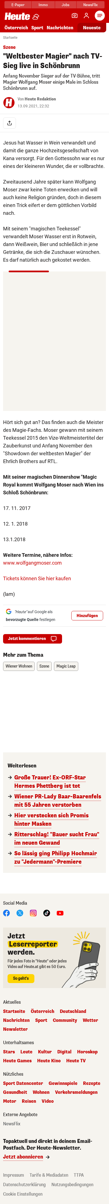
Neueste (92, 28)
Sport (37, 28)
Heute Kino (49, 1061)
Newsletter (15, 1029)
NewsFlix (90, 5)
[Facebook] (6, 913)
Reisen (29, 1101)
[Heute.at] (17, 16)
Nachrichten (16, 1020)
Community (65, 1020)
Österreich (16, 28)
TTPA (79, 1175)
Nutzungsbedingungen (72, 1185)
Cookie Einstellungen (22, 1194)
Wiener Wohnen (19, 666)
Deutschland (73, 1011)
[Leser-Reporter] (74, 15)
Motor (9, 1101)
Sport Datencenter (23, 1083)
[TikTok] (46, 913)
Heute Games (17, 1061)
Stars (9, 1052)
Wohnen (41, 1092)
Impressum (13, 1175)
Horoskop (87, 1052)
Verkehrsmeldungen (76, 1092)
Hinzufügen (87, 615)
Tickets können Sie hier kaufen (37, 578)
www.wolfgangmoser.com (32, 563)
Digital (64, 1052)
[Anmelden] (86, 15)
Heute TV (76, 1061)
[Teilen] (9, 123)
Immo (43, 5)
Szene (44, 666)
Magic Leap (66, 666)
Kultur (45, 1052)
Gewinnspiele (63, 1083)
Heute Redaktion (40, 99)
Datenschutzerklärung (24, 1185)
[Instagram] (33, 913)
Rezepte (91, 1083)
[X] (19, 913)
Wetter (90, 1020)
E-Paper (18, 5)
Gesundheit (15, 1092)
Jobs (65, 5)
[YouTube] (60, 913)
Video (48, 1101)
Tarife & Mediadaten (49, 1175)
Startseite (10, 38)
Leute (26, 1052)
